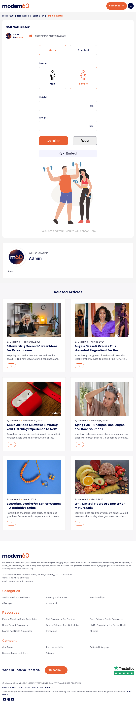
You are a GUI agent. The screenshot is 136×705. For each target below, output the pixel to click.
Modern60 (8, 16)
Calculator (38, 16)
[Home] (15, 555)
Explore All (51, 603)
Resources (23, 16)
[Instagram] (8, 700)
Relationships (97, 597)
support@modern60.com (21, 581)
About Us (49, 687)
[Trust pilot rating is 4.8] (124, 670)
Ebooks (94, 631)
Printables (51, 631)
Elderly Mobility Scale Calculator (19, 619)
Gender (43, 63)
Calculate (53, 141)
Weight (43, 117)
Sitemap (50, 653)
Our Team (7, 647)
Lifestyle (7, 603)
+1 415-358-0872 (21, 578)
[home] (15, 5)
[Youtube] (4, 700)
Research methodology (15, 653)
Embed (71, 153)
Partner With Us (54, 647)
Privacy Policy (9, 687)
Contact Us (37, 687)
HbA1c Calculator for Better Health (108, 625)
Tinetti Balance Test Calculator (62, 625)
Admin (19, 37)
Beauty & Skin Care (56, 597)
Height (43, 97)
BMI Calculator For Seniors (60, 619)
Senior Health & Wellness (16, 597)
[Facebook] (12, 700)
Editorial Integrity (99, 647)
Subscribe (115, 5)
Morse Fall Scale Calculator (17, 631)
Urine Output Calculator (15, 625)
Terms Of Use (24, 687)
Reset (84, 140)
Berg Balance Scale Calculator (106, 619)
